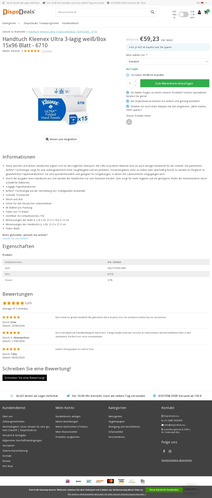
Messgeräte (115, 416)
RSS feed (7, 466)
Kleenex (15, 50)
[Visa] (122, 483)
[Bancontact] (90, 483)
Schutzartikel (115, 431)
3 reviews (47, 51)
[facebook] (163, 451)
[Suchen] (152, 12)
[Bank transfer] (79, 483)
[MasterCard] (111, 483)
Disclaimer (8, 445)
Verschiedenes (116, 436)
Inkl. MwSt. (174, 14)
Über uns (7, 416)
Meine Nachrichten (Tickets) (71, 426)
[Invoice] (143, 483)
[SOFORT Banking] (101, 483)
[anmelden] (199, 12)
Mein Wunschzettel (66, 431)
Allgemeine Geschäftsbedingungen (22, 440)
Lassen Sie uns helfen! (15, 238)
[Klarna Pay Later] (133, 483)
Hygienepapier (116, 421)
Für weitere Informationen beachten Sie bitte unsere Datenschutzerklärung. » (107, 494)
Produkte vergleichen (67, 436)
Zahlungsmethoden (13, 421)
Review (6, 461)
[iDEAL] (69, 483)
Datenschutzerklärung (15, 450)
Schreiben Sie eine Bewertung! (25, 378)
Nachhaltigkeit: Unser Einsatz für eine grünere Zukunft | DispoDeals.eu (26, 428)
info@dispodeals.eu (175, 425)
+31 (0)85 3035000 (172, 420)
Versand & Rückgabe (14, 435)
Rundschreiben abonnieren (176, 460)
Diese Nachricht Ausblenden (164, 490)
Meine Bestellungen (66, 421)
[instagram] (169, 451)
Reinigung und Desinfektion (124, 426)
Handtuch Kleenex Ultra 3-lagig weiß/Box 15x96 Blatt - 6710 (62, 31)
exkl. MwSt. (192, 14)
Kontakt (6, 455)
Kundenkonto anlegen (67, 416)
